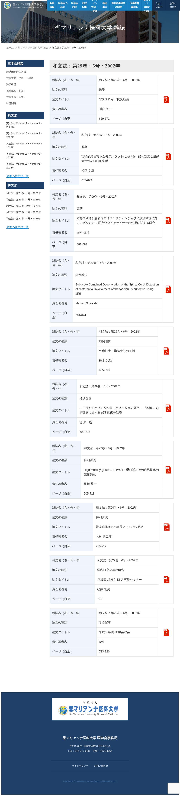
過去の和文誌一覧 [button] (17, 227)
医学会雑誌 (15, 63)
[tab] (25, 176)
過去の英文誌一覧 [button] (17, 176)
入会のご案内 (159, 5)
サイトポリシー (80, 765)
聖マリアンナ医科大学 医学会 (24, 5)
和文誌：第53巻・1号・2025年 (23, 212)
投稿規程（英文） (16, 97)
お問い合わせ (173, 5)
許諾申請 (11, 84)
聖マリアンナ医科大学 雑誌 (33, 47)
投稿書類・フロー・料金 (19, 78)
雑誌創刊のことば (16, 71)
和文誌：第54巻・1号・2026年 (23, 193)
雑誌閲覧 (11, 103)
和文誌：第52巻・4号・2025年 (23, 218)
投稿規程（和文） (16, 90)
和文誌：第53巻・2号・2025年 (23, 205)
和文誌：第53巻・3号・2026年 (23, 199)
